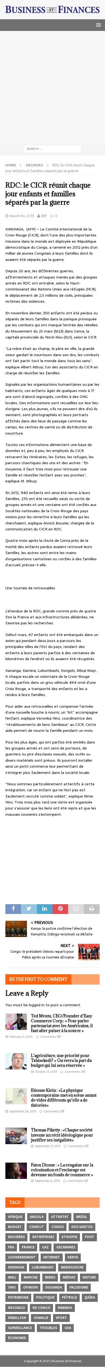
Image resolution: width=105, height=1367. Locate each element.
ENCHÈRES (16, 1237)
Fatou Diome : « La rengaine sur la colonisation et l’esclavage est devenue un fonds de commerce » (62, 1169)
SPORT (61, 1318)
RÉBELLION (17, 1318)
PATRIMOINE (18, 1297)
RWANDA (65, 1308)
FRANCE (28, 1247)
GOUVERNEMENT (22, 1257)
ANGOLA (37, 1217)
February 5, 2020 (21, 1036)
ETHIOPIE (69, 1237)
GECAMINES (65, 1247)
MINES (50, 1277)
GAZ (45, 1247)
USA (68, 1328)
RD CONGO (41, 1308)
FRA (11, 1247)
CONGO (57, 1227)
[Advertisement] (52, 87)
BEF (44, 216)
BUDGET (15, 1227)
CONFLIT (36, 1227)
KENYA (73, 1257)
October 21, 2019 (46, 1071)
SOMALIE (41, 1318)
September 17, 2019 (47, 1146)
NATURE (89, 1277)
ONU (12, 1287)
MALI (12, 1277)
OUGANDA (53, 1287)
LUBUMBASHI (42, 1267)
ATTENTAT (60, 1217)
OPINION (30, 1287)
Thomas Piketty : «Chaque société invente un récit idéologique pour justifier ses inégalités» (62, 1134)
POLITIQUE (45, 1297)
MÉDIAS (69, 1277)
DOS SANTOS (82, 1227)
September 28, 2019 (22, 1111)
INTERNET (51, 1257)
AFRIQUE (15, 1217)
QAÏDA (90, 1297)
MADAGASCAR (72, 1267)
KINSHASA (16, 1267)
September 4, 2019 (47, 1180)
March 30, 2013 (22, 216)
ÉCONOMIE (17, 1338)
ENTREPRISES (43, 1237)
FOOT (89, 1237)
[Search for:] (53, 148)
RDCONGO (16, 1308)
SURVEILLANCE (20, 1328)
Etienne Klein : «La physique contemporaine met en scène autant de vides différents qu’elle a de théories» (63, 1098)
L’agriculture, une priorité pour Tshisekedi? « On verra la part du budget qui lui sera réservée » (61, 1060)
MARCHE (30, 1277)
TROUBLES (48, 1328)
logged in (36, 1005)
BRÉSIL (81, 1217)
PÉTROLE (69, 1297)
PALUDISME (78, 1287)
